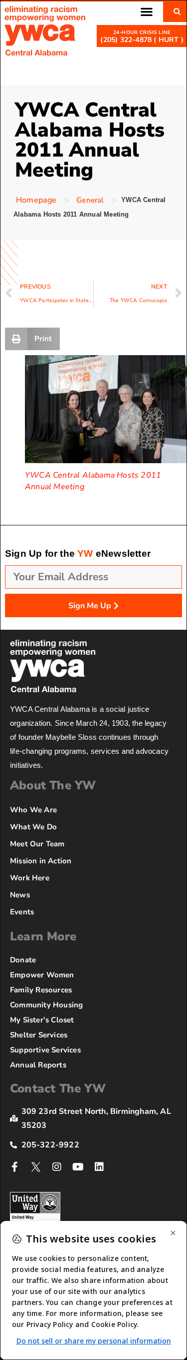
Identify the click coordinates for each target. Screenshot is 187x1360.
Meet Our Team (37, 844)
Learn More (43, 936)
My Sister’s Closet (42, 1020)
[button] (146, 11)
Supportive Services (45, 1050)
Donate (23, 960)
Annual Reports (38, 1065)
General (90, 200)
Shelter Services (38, 1035)
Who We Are (33, 810)
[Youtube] (78, 1167)
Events (22, 912)
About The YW (53, 785)
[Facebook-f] (15, 1167)
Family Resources (41, 990)
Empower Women (42, 975)
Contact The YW (58, 1088)
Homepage (36, 200)
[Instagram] (57, 1167)
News (20, 895)
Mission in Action (40, 861)
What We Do (33, 827)
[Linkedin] (99, 1167)
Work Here (29, 878)
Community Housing (46, 1005)
